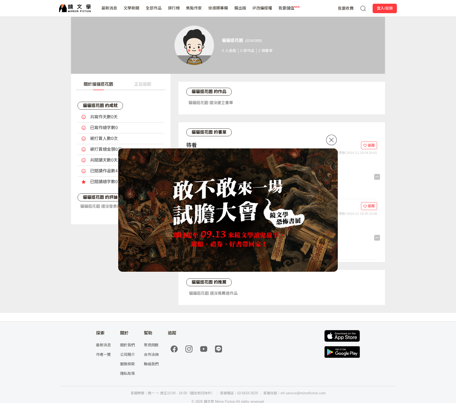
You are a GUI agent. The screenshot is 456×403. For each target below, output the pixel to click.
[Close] (331, 140)
